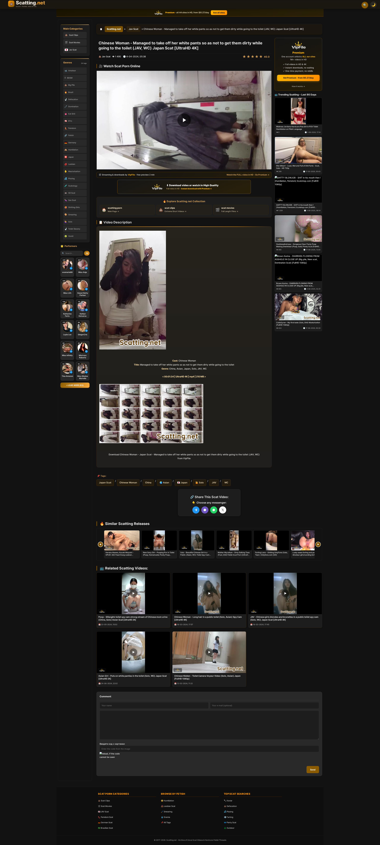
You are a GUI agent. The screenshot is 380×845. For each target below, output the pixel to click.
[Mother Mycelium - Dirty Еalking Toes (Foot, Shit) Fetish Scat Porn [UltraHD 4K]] (234, 540)
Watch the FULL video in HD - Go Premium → (248, 175)
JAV (214, 482)
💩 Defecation (230, 806)
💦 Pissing (228, 811)
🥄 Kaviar (228, 800)
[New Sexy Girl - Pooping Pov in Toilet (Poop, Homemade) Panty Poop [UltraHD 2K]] (159, 540)
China (148, 482)
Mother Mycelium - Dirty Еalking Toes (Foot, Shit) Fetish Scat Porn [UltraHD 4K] (234, 554)
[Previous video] (100, 544)
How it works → (298, 86)
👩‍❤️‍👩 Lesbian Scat (168, 806)
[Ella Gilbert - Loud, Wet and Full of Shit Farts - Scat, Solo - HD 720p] (298, 150)
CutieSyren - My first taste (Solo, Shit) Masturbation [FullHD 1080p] (298, 323)
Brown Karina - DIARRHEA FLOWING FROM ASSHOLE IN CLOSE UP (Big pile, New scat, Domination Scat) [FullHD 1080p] (294, 284)
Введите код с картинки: (112, 744)
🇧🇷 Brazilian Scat (105, 828)
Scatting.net (114, 28)
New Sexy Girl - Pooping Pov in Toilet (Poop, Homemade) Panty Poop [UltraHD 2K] (158, 554)
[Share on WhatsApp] (213, 510)
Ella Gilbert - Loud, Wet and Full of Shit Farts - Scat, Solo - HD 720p (297, 167)
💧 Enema (165, 817)
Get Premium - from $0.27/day (298, 78)
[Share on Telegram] (196, 510)
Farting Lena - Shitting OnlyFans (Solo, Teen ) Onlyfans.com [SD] (271, 553)
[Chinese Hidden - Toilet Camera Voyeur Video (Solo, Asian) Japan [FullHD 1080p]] (209, 652)
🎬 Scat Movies (105, 806)
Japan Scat (105, 482)
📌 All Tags (166, 822)
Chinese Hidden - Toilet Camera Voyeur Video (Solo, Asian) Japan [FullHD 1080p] (207, 677)
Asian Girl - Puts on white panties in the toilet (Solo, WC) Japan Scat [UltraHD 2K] (132, 677)
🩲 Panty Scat (230, 822)
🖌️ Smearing (166, 811)
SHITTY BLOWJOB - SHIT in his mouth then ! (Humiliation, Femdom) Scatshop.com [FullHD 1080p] (295, 206)
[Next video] (318, 544)
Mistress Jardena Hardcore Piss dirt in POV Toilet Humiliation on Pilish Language (297, 127)
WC (226, 482)
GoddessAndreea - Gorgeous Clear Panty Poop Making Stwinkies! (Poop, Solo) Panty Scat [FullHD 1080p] (297, 245)
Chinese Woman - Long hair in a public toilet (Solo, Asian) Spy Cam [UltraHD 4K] (208, 618)
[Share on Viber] (204, 510)
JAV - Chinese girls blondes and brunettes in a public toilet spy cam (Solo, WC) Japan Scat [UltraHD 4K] (284, 618)
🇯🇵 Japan (182, 482)
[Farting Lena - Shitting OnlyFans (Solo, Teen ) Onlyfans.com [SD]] (271, 540)
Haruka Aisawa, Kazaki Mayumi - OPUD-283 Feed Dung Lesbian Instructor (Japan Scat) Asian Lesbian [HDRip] (121, 556)
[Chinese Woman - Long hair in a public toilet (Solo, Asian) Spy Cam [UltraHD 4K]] (209, 593)
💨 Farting (228, 817)
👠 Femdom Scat (105, 817)
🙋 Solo (199, 482)
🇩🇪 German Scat (105, 822)
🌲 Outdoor (229, 828)
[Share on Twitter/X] (222, 510)
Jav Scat (133, 28)
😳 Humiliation (167, 800)
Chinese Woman (128, 482)
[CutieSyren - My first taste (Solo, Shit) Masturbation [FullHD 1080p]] (298, 306)
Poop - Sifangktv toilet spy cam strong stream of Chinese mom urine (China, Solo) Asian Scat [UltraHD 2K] (132, 618)
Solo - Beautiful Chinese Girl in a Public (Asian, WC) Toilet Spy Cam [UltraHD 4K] (194, 554)
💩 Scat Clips (104, 800)
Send (312, 769)
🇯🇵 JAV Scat (103, 811)
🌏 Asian (164, 482)
